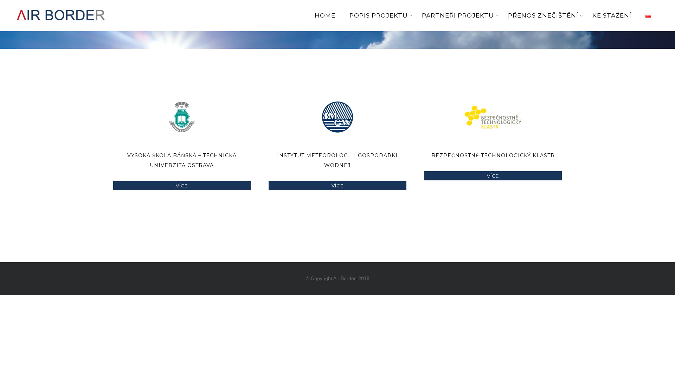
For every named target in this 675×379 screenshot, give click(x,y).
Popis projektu (378, 15)
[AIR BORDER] (61, 25)
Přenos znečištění (543, 15)
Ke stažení (611, 15)
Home (325, 15)
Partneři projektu (458, 15)
